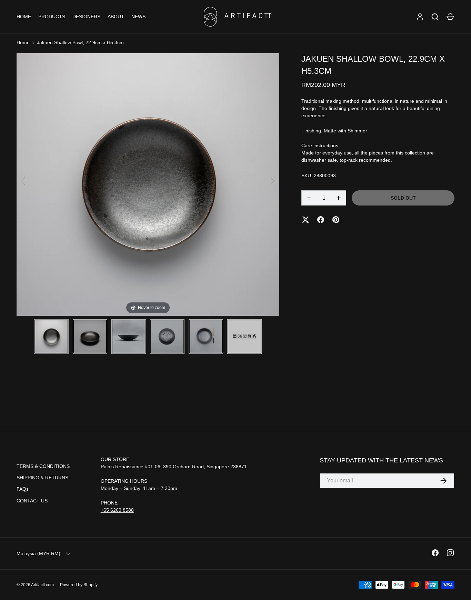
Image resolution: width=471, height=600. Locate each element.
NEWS (138, 16)
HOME (24, 16)
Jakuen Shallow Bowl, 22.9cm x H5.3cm (80, 42)
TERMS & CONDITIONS (43, 466)
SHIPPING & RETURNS (42, 477)
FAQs (23, 489)
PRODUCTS (51, 16)
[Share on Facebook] (320, 219)
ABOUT (116, 16)
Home (23, 42)
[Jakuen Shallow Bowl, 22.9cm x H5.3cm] (51, 336)
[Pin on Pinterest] (335, 219)
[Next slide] (272, 181)
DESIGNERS (86, 16)
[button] (450, 16)
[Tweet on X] (305, 219)
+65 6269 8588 (117, 510)
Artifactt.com (42, 584)
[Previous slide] (23, 181)
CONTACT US (32, 500)
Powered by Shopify (79, 584)
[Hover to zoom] (148, 184)
